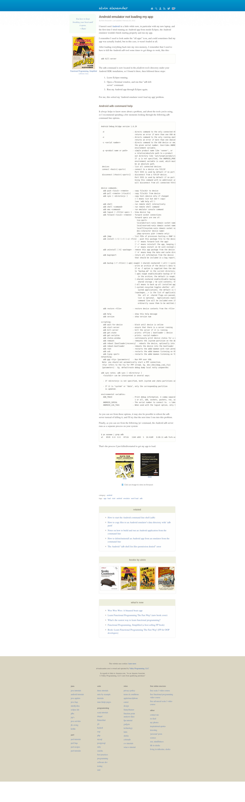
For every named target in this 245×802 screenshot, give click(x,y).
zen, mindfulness (157, 741)
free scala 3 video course (160, 690)
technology (128, 728)
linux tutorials (102, 690)
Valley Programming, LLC (139, 668)
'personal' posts (156, 733)
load (109, 498)
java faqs (74, 702)
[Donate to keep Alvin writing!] (173, 9)
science (153, 737)
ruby (99, 746)
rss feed (153, 718)
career (126, 702)
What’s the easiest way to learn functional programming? (134, 619)
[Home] (151, 9)
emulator (126, 498)
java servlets (76, 721)
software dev (102, 762)
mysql (99, 739)
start (113, 498)
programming (102, 758)
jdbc (72, 713)
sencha (100, 750)
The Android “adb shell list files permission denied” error (134, 546)
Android (116, 26)
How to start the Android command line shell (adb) (131, 517)
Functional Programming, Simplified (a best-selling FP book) (136, 624)
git (98, 724)
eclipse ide (75, 709)
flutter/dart (101, 720)
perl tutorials (76, 739)
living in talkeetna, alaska (160, 749)
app (105, 498)
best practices (102, 754)
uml (98, 769)
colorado (127, 739)
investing (153, 730)
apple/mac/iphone (131, 698)
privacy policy (129, 690)
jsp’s (72, 717)
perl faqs (74, 743)
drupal (99, 716)
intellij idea (75, 705)
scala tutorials (102, 712)
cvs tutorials (128, 743)
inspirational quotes (158, 726)
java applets (75, 698)
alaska (126, 735)
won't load (134, 498)
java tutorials (76, 690)
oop (98, 731)
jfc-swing (74, 725)
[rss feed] (164, 9)
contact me (154, 714)
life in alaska (155, 745)
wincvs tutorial (130, 747)
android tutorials (77, 694)
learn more (132, 663)
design (126, 705)
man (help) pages (104, 702)
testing (99, 766)
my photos (154, 722)
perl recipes (75, 746)
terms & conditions (131, 694)
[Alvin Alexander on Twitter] (168, 9)
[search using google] (155, 9)
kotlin (73, 728)
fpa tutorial (128, 720)
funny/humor (129, 709)
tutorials (100, 698)
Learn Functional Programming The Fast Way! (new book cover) (137, 615)
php (98, 735)
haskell (100, 727)
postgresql (101, 743)
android (109, 495)
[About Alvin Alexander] (159, 9)
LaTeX (125, 731)
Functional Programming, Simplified (83, 72)
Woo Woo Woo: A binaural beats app (125, 610)
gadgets (127, 724)
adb (141, 498)
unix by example (104, 694)
